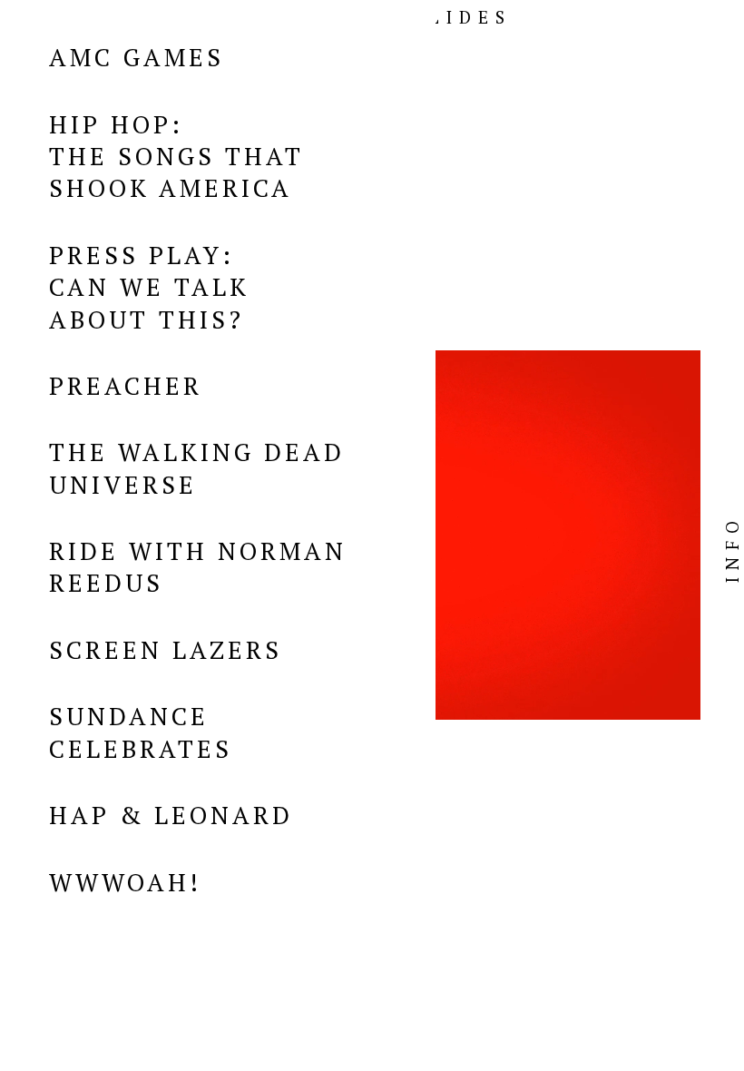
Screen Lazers (165, 650)
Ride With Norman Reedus (198, 567)
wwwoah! (125, 882)
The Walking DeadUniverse (197, 468)
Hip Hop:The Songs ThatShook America (176, 156)
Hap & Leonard (171, 815)
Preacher (125, 385)
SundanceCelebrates (140, 732)
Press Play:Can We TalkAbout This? (149, 287)
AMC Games (136, 57)
